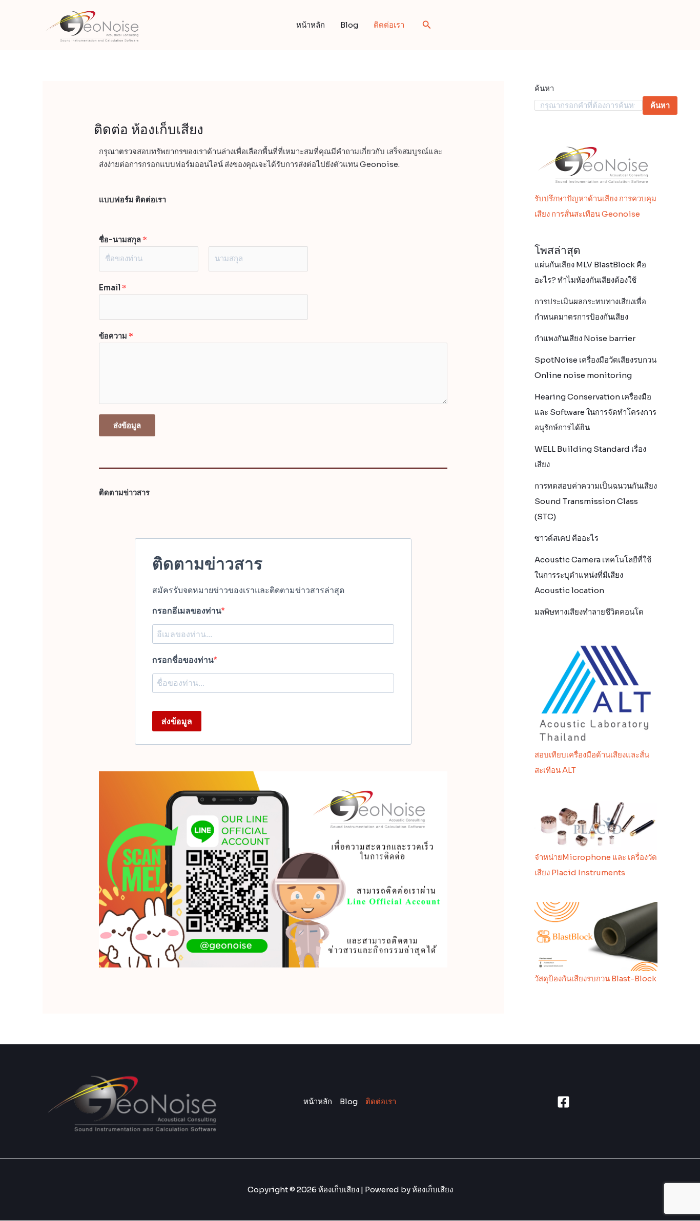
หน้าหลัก (310, 25)
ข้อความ (116, 336)
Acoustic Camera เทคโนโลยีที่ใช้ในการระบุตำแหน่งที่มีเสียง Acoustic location (592, 575)
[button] (426, 25)
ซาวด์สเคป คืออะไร (566, 538)
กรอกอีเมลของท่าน (186, 610)
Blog (349, 25)
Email (113, 287)
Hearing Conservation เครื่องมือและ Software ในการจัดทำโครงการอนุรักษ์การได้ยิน (595, 412)
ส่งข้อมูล (127, 425)
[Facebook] (563, 1102)
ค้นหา (544, 88)
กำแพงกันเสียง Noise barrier (584, 338)
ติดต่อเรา (389, 25)
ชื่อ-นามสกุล (123, 239)
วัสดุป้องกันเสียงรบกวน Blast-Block (595, 978)
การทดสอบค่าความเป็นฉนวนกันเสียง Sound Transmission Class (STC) (595, 501)
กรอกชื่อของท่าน (183, 660)
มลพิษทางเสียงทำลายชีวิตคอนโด (589, 612)
